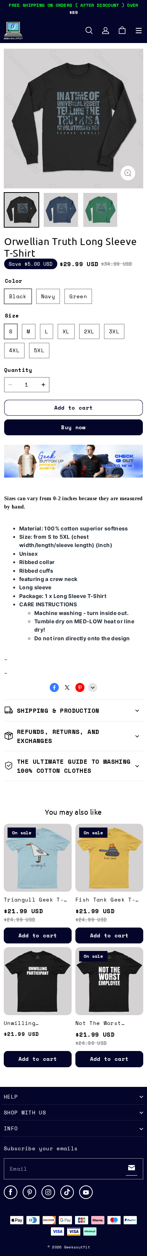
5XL (39, 350)
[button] (138, 30)
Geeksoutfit (77, 1247)
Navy (48, 296)
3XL (114, 331)
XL (66, 331)
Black (18, 296)
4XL (14, 350)
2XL (89, 331)
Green (78, 296)
